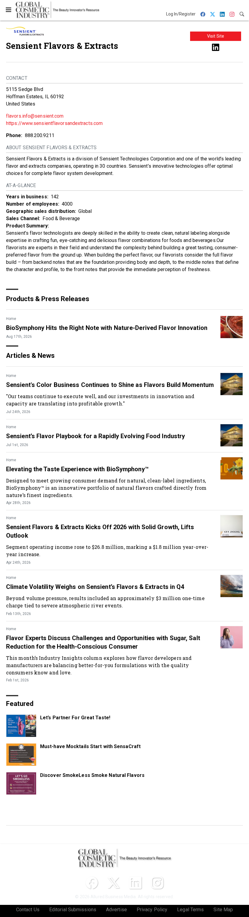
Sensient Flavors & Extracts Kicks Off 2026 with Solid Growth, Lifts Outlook (100, 531)
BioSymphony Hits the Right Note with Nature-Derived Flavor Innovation (106, 327)
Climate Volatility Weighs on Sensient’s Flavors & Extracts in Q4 (95, 586)
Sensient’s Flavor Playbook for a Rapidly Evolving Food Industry (95, 436)
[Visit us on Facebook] (92, 883)
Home (11, 319)
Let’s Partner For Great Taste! (75, 717)
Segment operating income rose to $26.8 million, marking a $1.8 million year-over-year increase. (107, 550)
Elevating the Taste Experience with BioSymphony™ (77, 469)
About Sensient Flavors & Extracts (51, 147)
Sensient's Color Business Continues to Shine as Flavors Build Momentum (110, 384)
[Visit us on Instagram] (157, 883)
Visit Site (215, 36)
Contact (16, 78)
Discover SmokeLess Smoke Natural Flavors (92, 775)
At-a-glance (21, 185)
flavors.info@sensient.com (35, 116)
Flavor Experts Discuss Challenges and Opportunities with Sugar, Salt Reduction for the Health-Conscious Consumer (103, 642)
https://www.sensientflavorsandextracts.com (54, 123)
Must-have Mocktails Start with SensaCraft (90, 746)
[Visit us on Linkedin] (215, 47)
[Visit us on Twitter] (113, 883)
